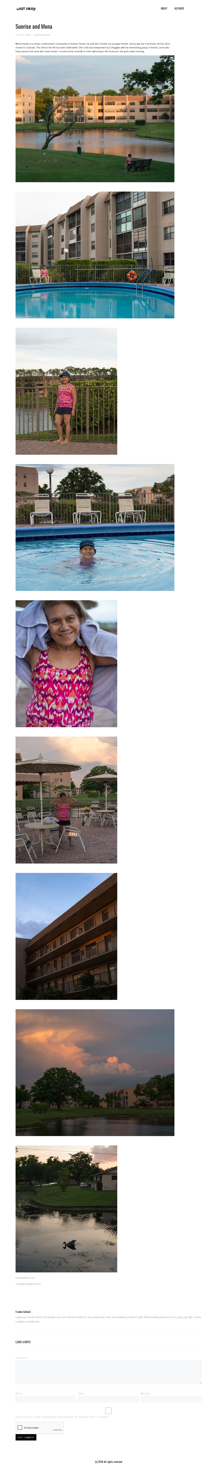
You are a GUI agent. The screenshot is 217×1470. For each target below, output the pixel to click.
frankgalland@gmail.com (28, 1284)
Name (19, 1393)
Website (145, 1393)
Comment (22, 1358)
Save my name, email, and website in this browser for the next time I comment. (62, 1417)
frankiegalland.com (25, 1277)
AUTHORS (179, 8)
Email (81, 1393)
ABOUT (164, 8)
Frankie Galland (42, 34)
